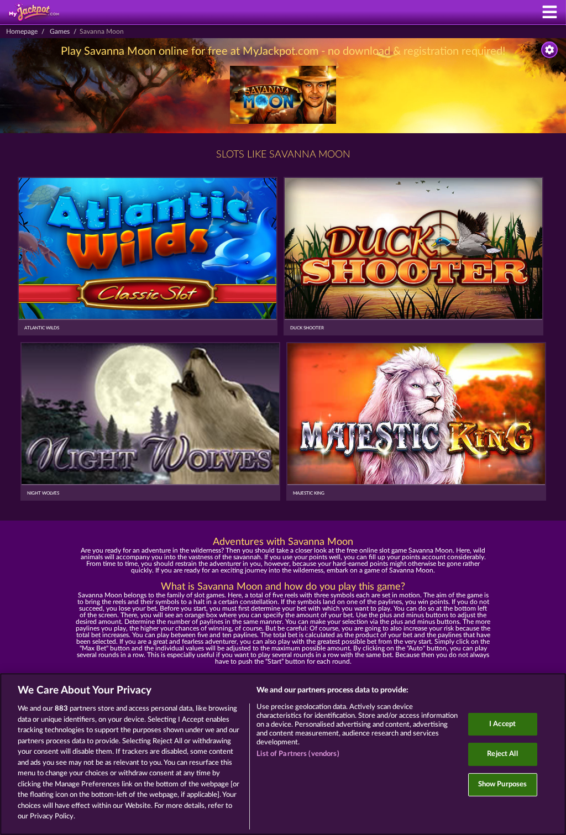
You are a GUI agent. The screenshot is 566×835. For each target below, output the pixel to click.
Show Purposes (502, 784)
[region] (283, 754)
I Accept (502, 724)
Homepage (22, 31)
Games (60, 31)
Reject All (502, 754)
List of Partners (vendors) (297, 754)
